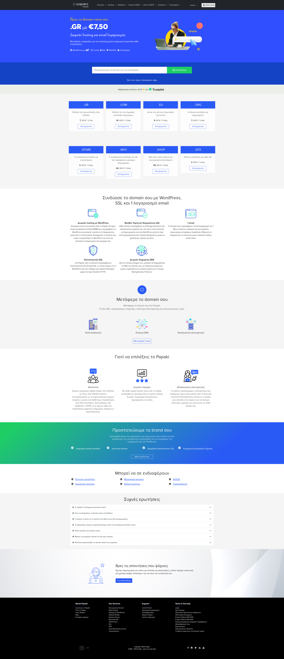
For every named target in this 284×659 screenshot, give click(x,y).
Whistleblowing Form (182, 624)
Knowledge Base (148, 612)
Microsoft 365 (113, 619)
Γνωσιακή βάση (124, 580)
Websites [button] (121, 5)
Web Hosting (113, 610)
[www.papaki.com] (81, 5)
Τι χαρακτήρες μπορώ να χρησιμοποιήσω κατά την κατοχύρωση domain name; (105, 525)
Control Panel (147, 608)
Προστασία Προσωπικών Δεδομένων (188, 612)
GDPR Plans (113, 622)
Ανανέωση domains (85, 484)
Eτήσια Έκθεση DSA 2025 (184, 617)
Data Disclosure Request (184, 629)
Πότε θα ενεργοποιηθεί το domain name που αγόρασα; (96, 542)
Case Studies (80, 612)
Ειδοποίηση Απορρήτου (183, 615)
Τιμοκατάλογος (180, 484)
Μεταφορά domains (134, 479)
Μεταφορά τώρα (142, 341)
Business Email (114, 617)
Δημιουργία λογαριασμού (150, 610)
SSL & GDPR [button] (148, 5)
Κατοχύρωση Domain (116, 608)
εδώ (155, 80)
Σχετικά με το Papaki (82, 608)
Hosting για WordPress (117, 612)
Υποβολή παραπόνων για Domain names (189, 631)
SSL (110, 624)
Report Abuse (180, 626)
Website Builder (114, 615)
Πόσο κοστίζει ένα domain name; (87, 531)
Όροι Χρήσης (179, 610)
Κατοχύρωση (86, 126)
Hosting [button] (111, 5)
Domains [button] (100, 5)
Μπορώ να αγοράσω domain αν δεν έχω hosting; (94, 537)
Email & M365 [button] (134, 5)
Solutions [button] (161, 5)
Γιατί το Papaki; (80, 610)
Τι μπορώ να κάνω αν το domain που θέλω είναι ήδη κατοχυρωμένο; (101, 519)
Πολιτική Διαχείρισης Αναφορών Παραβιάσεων (191, 622)
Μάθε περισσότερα (142, 457)
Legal (177, 608)
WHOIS (176, 479)
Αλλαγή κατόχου (132, 484)
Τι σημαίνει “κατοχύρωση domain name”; (90, 507)
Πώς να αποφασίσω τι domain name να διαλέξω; (94, 513)
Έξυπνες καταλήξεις (85, 479)
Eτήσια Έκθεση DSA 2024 (184, 619)
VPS (110, 626)
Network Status (147, 615)
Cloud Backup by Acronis (117, 629)
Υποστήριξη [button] (173, 5)
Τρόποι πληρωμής (148, 617)
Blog (77, 615)
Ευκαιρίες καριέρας (82, 617)
